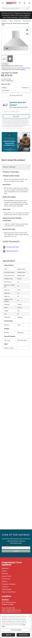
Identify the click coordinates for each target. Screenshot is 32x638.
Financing (5, 573)
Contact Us (5, 586)
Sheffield (5, 600)
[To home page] (11, 3)
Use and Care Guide (12, 247)
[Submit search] (28, 8)
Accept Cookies (23, 634)
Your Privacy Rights (16, 630)
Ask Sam (16, 116)
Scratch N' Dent (6, 576)
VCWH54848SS (9, 80)
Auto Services (6, 579)
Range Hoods (17, 20)
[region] (16, 626)
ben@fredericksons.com (13, 612)
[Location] (20, 3)
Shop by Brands (6, 589)
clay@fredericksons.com (13, 610)
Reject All (8, 634)
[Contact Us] (24, 3)
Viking (9, 79)
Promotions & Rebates (8, 584)
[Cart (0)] (29, 3)
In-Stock (4, 571)
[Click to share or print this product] (27, 30)
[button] (3, 3)
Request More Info (17, 95)
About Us (4, 581)
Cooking (11, 20)
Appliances (4, 20)
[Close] (30, 616)
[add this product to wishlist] (27, 34)
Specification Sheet (12, 251)
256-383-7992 (10, 608)
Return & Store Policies (9, 592)
